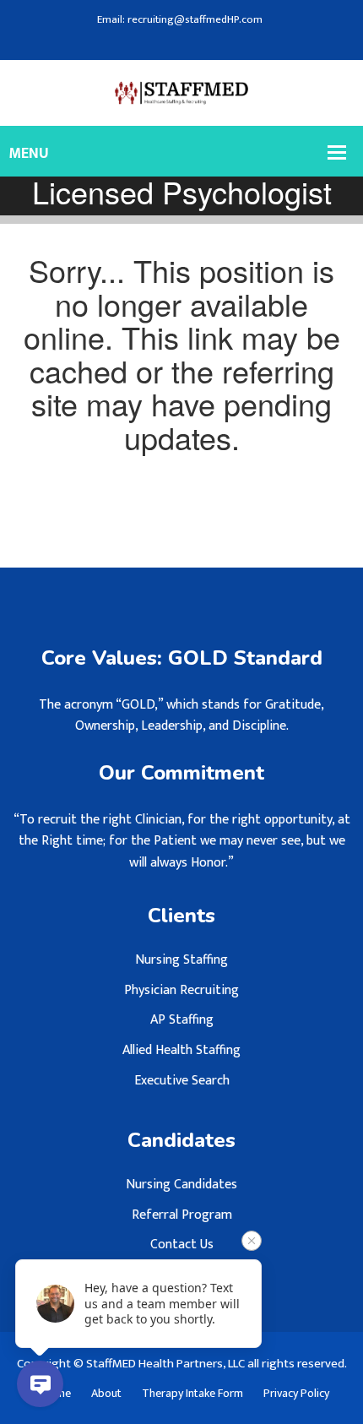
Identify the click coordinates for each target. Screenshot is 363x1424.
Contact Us (182, 1244)
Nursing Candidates (181, 1184)
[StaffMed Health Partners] (181, 92)
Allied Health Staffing (181, 1050)
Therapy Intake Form (192, 1393)
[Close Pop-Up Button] (251, 1241)
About (106, 1393)
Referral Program (182, 1215)
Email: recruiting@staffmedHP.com (180, 20)
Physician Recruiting (181, 990)
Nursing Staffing (181, 959)
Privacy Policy (296, 1393)
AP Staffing (182, 1019)
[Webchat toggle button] (40, 1384)
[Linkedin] (187, 42)
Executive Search (182, 1080)
